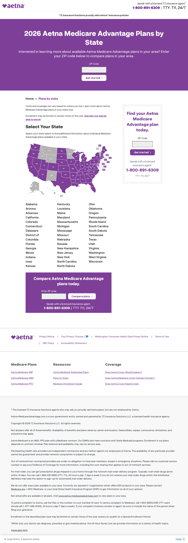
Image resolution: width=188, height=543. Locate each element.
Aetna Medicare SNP (22, 372)
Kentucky (63, 204)
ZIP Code (94, 63)
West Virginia (97, 257)
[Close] (181, 538)
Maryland (63, 217)
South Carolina (98, 226)
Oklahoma (95, 208)
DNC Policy (48, 343)
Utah (92, 244)
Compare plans (80, 296)
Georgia (31, 248)
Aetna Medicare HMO (22, 378)
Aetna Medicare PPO (22, 383)
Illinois (30, 252)
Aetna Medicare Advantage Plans (71, 372)
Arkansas (32, 213)
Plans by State (60, 378)
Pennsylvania (97, 217)
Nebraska (63, 239)
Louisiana (63, 208)
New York (63, 257)
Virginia (94, 248)
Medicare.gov (18, 489)
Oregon (94, 213)
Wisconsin (96, 261)
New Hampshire (68, 248)
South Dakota (98, 230)
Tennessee (96, 235)
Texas (93, 239)
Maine (61, 213)
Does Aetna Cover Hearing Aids (122, 383)
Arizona (31, 208)
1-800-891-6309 (146, 7)
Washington (97, 252)
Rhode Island (97, 222)
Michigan (63, 226)
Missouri (63, 235)
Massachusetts (67, 222)
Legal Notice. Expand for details (23, 539)
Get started (93, 78)
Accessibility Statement (74, 343)
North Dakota (66, 266)
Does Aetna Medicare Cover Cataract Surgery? (130, 378)
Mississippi (64, 230)
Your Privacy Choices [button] (72, 336)
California (32, 217)
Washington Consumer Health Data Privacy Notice (121, 336)
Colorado (32, 222)
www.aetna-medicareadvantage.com (78, 495)
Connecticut (34, 226)
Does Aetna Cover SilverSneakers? (123, 372)
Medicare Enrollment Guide (67, 383)
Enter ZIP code (48, 291)
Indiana (31, 257)
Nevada (62, 244)
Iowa (29, 261)
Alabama (31, 204)
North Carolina (67, 261)
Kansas (31, 266)
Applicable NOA (19, 530)
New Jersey (65, 252)
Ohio (92, 204)
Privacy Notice (46, 336)
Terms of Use (162, 336)
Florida (30, 244)
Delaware (32, 230)
